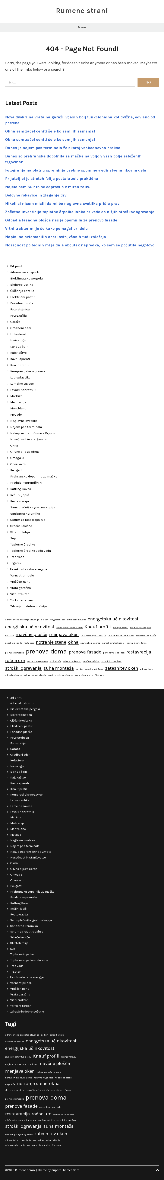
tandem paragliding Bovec (89, 669)
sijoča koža (55, 661)
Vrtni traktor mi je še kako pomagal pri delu (46, 228)
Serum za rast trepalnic (27, 520)
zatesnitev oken (121, 668)
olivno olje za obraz (90, 643)
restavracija (138, 652)
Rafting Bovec (20, 489)
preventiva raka (111, 652)
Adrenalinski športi (24, 272)
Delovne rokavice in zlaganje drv (35, 195)
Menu (82, 27)
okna (73, 642)
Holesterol (18, 334)
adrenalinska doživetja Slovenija (22, 619)
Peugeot (16, 470)
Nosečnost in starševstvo (29, 439)
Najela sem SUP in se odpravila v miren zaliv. (47, 187)
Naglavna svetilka (24, 421)
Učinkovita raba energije (28, 569)
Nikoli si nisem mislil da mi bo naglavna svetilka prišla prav (62, 203)
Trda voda (17, 557)
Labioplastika (20, 377)
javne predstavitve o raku (69, 627)
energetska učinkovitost (113, 619)
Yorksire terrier (21, 600)
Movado (16, 414)
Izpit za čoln (19, 346)
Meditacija (18, 402)
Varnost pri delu (22, 575)
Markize (16, 396)
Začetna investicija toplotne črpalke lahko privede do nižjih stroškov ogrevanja (80, 212)
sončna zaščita (91, 661)
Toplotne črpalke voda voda (30, 551)
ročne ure (15, 660)
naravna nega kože (146, 635)
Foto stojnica (20, 309)
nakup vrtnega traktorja (93, 635)
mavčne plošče (31, 634)
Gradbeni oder (20, 328)
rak (122, 652)
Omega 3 (17, 458)
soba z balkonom (72, 661)
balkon (44, 619)
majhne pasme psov (140, 627)
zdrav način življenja (35, 675)
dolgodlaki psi (57, 619)
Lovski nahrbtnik (23, 390)
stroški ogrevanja (23, 668)
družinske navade (76, 619)
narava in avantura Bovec (121, 635)
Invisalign (18, 340)
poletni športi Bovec (136, 643)
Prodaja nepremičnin (26, 483)
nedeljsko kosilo (13, 643)
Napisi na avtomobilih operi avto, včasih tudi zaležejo (55, 236)
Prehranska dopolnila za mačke (33, 476)
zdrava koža (146, 669)
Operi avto (18, 464)
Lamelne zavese (22, 384)
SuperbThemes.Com (65, 1170)
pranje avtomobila (14, 652)
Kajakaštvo (18, 353)
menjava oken (64, 634)
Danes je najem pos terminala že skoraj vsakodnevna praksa (62, 147)
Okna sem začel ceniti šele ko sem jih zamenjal (50, 131)
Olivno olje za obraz (24, 452)
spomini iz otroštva (111, 661)
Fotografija (18, 315)
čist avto (99, 675)
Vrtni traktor (19, 594)
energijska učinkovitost (29, 627)
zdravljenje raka (13, 675)
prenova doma (46, 651)
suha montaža (59, 668)
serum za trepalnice (37, 661)
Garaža (15, 322)
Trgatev (15, 563)
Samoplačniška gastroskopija (32, 507)
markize (9, 635)
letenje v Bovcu (120, 627)
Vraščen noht (20, 581)
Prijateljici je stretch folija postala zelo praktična (51, 178)
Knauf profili (19, 365)
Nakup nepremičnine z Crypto (32, 433)
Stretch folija (20, 532)
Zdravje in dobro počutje (28, 606)
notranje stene (51, 642)
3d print (16, 266)
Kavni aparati (20, 359)
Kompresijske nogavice (27, 371)
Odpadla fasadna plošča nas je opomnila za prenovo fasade (61, 220)
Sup (13, 538)
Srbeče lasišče (21, 526)
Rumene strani (82, 10)
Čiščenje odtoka (22, 291)
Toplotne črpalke (22, 544)
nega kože (29, 643)
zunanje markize (84, 675)
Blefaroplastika (21, 285)
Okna (14, 445)
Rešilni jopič (19, 495)
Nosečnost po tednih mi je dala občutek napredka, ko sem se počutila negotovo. (80, 245)
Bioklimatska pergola (26, 278)
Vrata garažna (20, 588)
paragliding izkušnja (113, 643)
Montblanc (18, 408)
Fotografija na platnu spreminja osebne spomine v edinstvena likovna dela (75, 170)
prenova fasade (85, 652)
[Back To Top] (157, 1170)
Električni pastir (22, 297)
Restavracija (19, 501)
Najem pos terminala (26, 427)
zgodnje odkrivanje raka (60, 675)
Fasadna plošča (21, 303)
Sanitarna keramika (25, 513)
